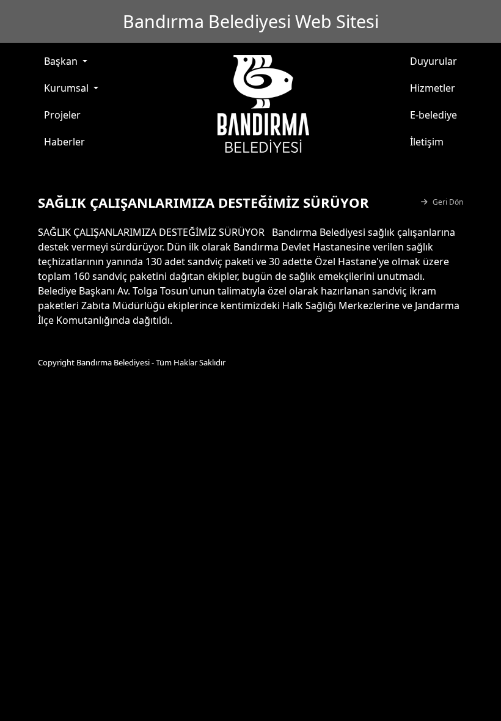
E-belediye (433, 115)
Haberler (64, 141)
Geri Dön (448, 202)
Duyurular (433, 61)
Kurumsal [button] (67, 88)
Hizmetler (432, 88)
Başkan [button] (62, 61)
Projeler (62, 115)
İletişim (427, 141)
